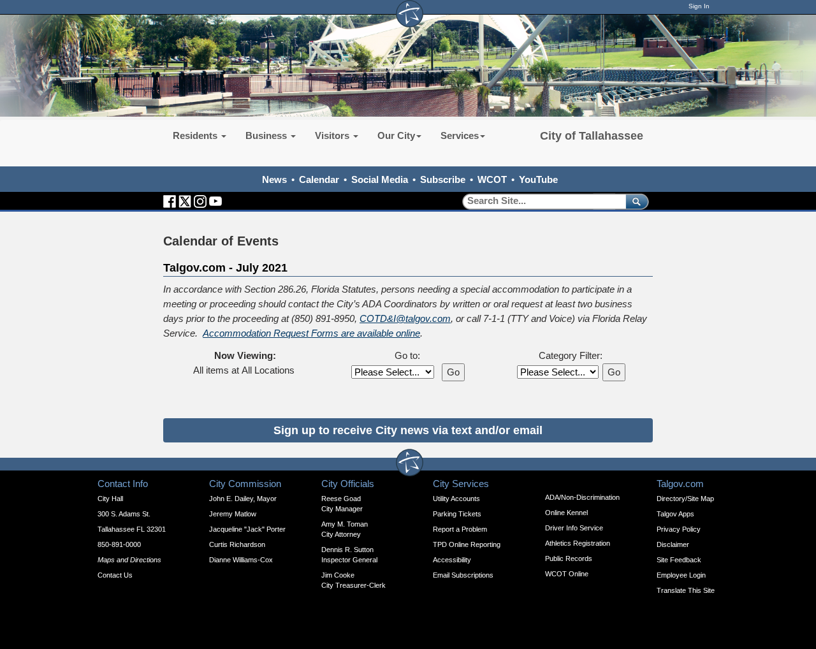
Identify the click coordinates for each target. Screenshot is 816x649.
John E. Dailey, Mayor (243, 498)
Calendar (319, 179)
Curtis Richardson (237, 544)
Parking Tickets (457, 514)
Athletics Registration (577, 543)
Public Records (568, 558)
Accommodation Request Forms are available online (311, 333)
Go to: (407, 355)
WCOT (492, 179)
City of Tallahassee (591, 135)
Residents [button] (196, 135)
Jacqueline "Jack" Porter (247, 529)
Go (453, 372)
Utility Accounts (456, 498)
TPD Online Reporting (466, 544)
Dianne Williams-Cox (241, 560)
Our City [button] (396, 135)
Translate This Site (686, 590)
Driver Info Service (574, 528)
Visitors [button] (333, 135)
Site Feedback (679, 560)
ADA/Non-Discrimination (582, 497)
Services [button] (460, 135)
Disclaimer (673, 544)
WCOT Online (566, 574)
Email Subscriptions (463, 575)
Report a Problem (460, 529)
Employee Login (681, 575)
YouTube (538, 179)
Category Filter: (570, 355)
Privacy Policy (679, 529)
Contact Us (115, 575)
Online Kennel (566, 512)
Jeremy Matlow (232, 514)
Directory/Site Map (685, 498)
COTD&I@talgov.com (405, 318)
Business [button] (267, 135)
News (274, 179)
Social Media (379, 179)
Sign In (699, 6)
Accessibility (452, 560)
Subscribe (442, 179)
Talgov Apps (675, 514)
